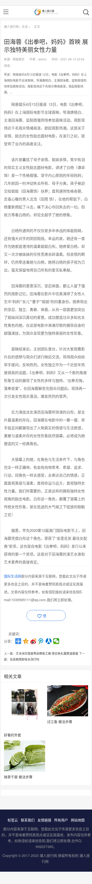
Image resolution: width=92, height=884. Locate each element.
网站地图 (78, 819)
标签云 (13, 819)
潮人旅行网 (11, 26)
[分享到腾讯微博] (41, 641)
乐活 (25, 26)
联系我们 (28, 819)
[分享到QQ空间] (26, 641)
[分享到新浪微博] (33, 641)
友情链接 (44, 819)
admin (42, 59)
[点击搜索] (86, 12)
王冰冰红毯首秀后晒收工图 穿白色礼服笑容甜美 (47, 653)
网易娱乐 (19, 59)
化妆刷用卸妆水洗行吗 (24, 659)
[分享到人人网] (49, 641)
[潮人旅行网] (46, 12)
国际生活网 (12, 576)
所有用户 (61, 819)
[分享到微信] (56, 641)
